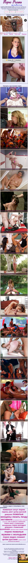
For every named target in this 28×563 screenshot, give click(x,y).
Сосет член (17, 34)
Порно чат (12, 11)
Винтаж (11, 34)
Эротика (6, 34)
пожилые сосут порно (14, 509)
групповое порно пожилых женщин (19, 529)
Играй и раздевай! (19, 11)
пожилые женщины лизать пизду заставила (14, 517)
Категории (7, 11)
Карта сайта (12, 558)
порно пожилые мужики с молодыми (13, 533)
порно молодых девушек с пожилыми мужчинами (13, 527)
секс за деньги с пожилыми (16, 521)
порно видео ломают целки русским (13, 538)
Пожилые (24, 34)
